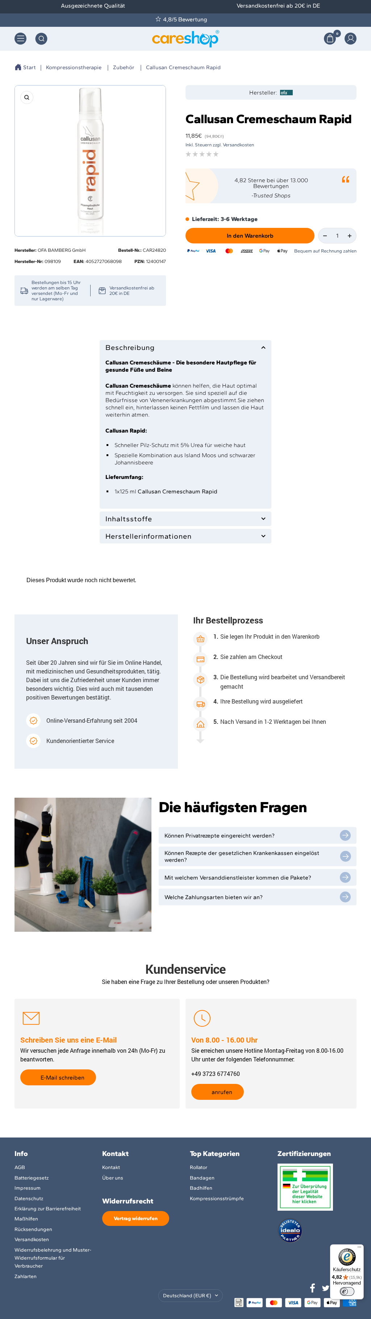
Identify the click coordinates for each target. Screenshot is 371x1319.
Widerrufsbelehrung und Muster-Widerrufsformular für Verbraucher (52, 1258)
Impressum (27, 1188)
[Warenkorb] (330, 39)
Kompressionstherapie (73, 67)
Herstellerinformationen (148, 536)
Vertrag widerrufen (136, 1218)
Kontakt (111, 1167)
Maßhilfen (26, 1219)
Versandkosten (31, 1239)
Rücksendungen (33, 1229)
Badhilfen (201, 1188)
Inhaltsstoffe (128, 518)
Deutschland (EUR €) (187, 1296)
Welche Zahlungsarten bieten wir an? (213, 897)
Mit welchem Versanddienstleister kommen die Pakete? (237, 877)
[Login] (351, 39)
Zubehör (123, 67)
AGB (19, 1167)
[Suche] (41, 39)
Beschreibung (130, 347)
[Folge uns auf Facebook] (312, 1288)
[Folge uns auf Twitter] (325, 1288)
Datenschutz (28, 1198)
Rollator (198, 1167)
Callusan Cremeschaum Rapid (183, 67)
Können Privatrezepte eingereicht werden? (219, 835)
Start (29, 67)
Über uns (112, 1178)
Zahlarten (25, 1276)
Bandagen (202, 1178)
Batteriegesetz (31, 1178)
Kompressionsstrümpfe (217, 1198)
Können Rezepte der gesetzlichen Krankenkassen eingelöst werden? (241, 856)
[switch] (347, 1291)
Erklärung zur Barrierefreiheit (47, 1209)
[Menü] (359, 1248)
